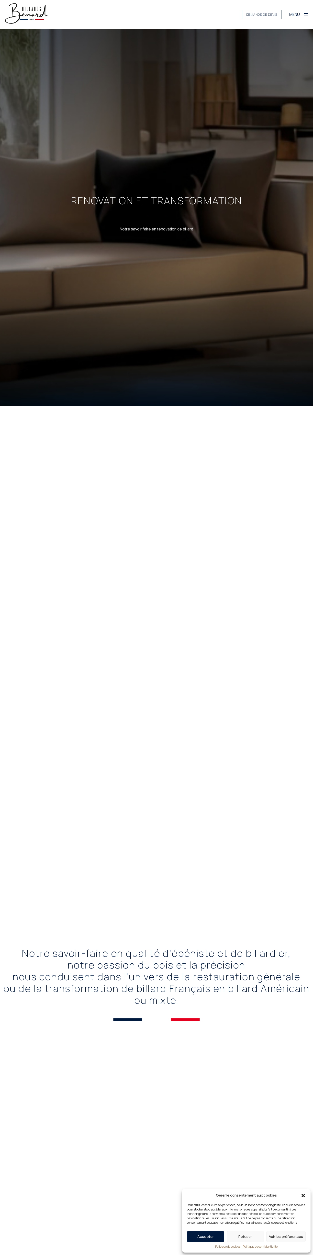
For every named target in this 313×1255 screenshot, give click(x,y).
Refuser (245, 1236)
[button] (303, 1195)
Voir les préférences (286, 1236)
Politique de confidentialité (260, 1246)
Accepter (205, 1236)
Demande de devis (261, 14)
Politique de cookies (227, 1246)
